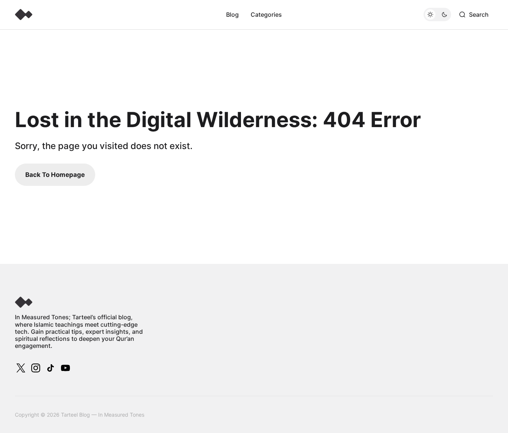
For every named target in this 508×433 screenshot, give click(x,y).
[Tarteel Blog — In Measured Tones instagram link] (35, 368)
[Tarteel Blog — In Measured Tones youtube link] (64, 368)
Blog (232, 14)
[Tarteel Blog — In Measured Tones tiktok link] (50, 368)
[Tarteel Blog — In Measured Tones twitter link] (21, 368)
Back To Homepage (55, 174)
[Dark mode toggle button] (437, 14)
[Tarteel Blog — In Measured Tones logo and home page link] (23, 14)
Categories (266, 14)
